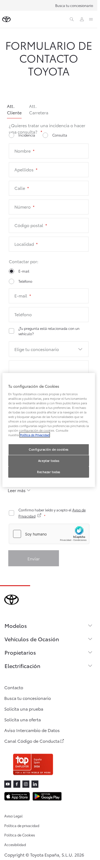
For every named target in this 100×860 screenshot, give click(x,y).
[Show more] (19, 490)
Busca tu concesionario (74, 5)
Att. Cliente (14, 109)
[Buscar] (71, 19)
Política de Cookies (19, 834)
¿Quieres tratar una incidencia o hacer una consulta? (47, 128)
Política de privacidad (21, 825)
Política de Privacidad (34, 435)
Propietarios (20, 652)
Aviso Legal (13, 815)
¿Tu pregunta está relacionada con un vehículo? (48, 331)
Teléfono (25, 281)
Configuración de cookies (49, 449)
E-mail (23, 271)
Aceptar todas (48, 460)
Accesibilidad (15, 844)
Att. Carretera (38, 109)
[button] (49, 349)
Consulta (59, 135)
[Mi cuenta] (82, 19)
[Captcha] (49, 534)
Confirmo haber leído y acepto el (52, 512)
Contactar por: (23, 261)
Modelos (16, 625)
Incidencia (26, 135)
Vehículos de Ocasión (32, 638)
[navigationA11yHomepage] (6, 19)
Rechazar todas (48, 472)
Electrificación (22, 665)
